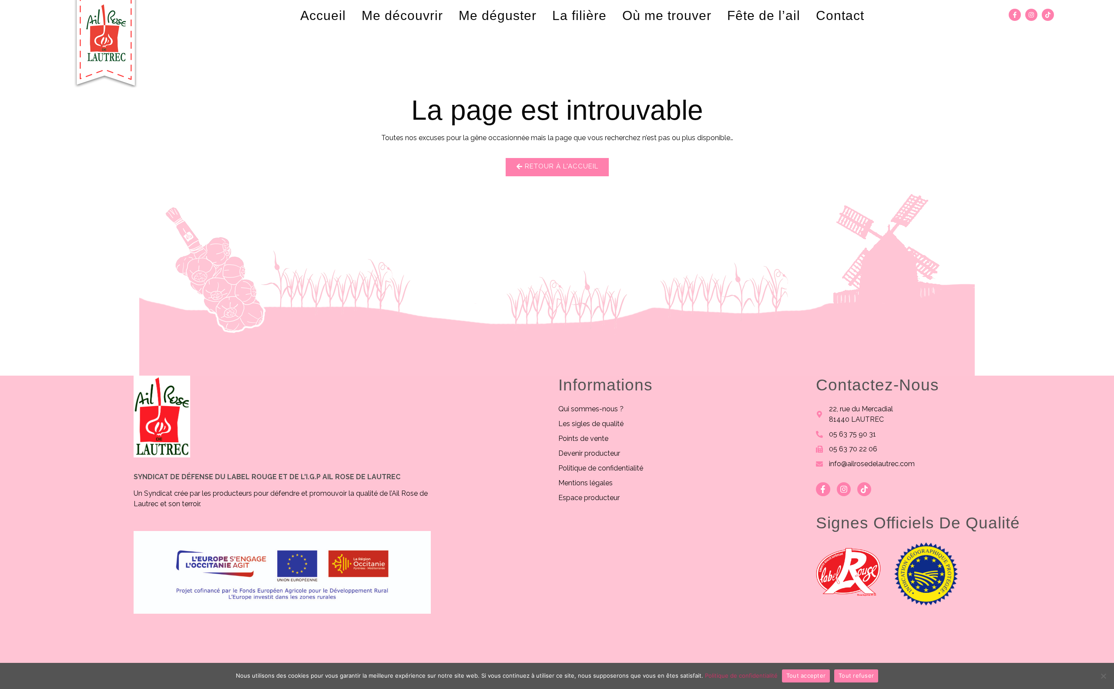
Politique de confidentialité (600, 468)
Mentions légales (585, 483)
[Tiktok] (1048, 15)
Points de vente (583, 438)
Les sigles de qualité (591, 424)
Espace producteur (589, 498)
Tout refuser (856, 675)
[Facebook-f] (1015, 15)
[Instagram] (1031, 15)
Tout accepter (805, 675)
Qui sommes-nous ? (591, 409)
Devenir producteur (589, 453)
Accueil (323, 15)
